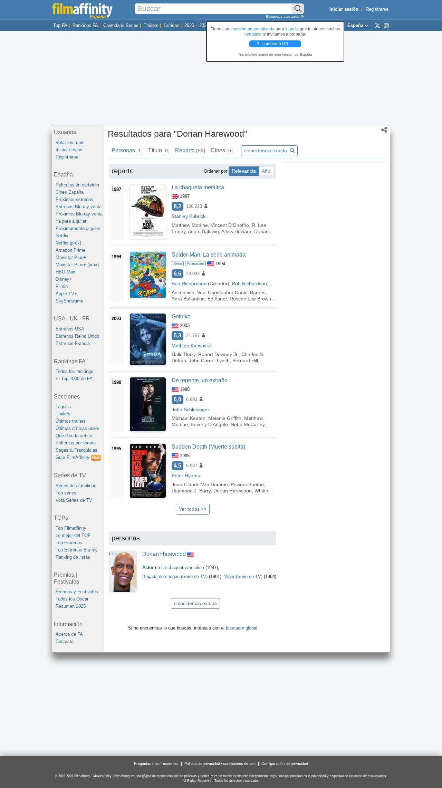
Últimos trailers (71, 421)
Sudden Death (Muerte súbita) (208, 447)
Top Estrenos (69, 542)
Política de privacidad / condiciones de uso (220, 763)
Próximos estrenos (74, 199)
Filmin (62, 286)
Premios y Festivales (77, 591)
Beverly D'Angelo (209, 424)
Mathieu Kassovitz (191, 345)
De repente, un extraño (200, 380)
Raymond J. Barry (191, 490)
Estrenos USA (70, 328)
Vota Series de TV (74, 500)
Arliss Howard (236, 231)
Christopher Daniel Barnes (237, 292)
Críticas (171, 25)
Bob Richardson (189, 283)
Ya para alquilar (71, 221)
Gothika (181, 316)
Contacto (65, 641)
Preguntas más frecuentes (156, 763)
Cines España (70, 192)
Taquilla (63, 406)
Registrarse (377, 9)
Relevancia (244, 171)
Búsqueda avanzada (283, 16)
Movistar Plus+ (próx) (77, 264)
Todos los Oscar (72, 599)
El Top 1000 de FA (74, 378)
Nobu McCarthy (248, 424)
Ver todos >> (192, 509)
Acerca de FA (69, 634)
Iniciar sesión (69, 149)
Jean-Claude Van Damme (200, 484)
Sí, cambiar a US (273, 43)
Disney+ (64, 279)
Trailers (63, 413)
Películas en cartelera (77, 185)
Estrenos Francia (73, 343)
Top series (66, 493)
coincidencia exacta (266, 150)
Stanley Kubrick (188, 216)
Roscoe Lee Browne (252, 298)
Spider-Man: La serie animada (209, 255)
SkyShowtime (69, 301)
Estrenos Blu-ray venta (79, 206)
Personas (127, 150)
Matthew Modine (190, 225)
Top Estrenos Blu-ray (77, 549)
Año (266, 171)
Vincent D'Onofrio (230, 225)
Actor (148, 567)
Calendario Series (120, 25)
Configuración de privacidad (284, 763)
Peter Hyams (186, 475)
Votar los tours (70, 142)
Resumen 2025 (71, 606)
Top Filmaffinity (71, 528)
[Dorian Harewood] (123, 572)
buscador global (241, 628)
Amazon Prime (70, 250)
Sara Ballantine (188, 298)
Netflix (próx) (68, 243)
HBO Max (65, 272)
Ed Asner (217, 298)
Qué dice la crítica (74, 435)
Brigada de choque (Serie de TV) (175, 576)
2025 (189, 25)
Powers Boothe (247, 484)
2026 (204, 25)
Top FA (60, 25)
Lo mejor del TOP (73, 535)
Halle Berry (183, 354)
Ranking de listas (73, 557)
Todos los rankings (74, 371)
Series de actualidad (76, 485)
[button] (384, 130)
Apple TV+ (66, 293)
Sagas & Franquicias (76, 450)
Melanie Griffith (224, 418)
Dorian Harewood (232, 490)
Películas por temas (76, 442)
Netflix (62, 235)
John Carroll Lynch (209, 360)
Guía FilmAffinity (78, 457)
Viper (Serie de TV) (243, 576)
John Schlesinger (190, 409)
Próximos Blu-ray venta (79, 214)
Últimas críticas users (77, 428)
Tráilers (151, 25)
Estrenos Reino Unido (77, 336)
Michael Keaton (188, 418)
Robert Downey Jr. (218, 354)
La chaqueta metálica (198, 187)
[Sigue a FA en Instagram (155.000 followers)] (386, 25)
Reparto (190, 150)
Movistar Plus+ (71, 257)
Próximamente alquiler (78, 228)
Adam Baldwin (203, 231)
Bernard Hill (245, 360)
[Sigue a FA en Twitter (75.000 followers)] (377, 25)
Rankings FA (85, 25)
